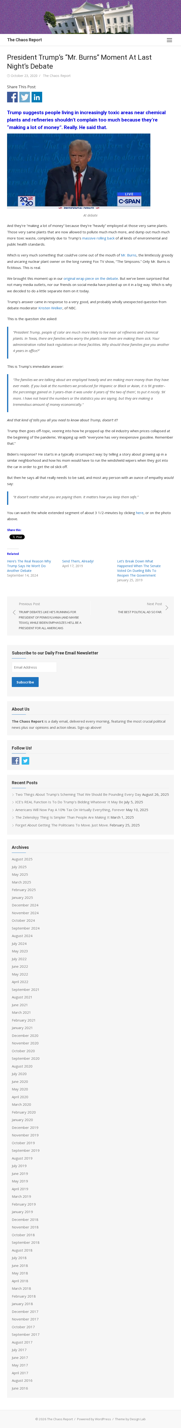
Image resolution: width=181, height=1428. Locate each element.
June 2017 (20, 1357)
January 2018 (22, 1303)
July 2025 (19, 866)
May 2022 (20, 974)
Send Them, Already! (78, 561)
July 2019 (19, 1165)
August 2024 (22, 935)
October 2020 (23, 1050)
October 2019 (23, 1142)
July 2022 (19, 958)
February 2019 (24, 1204)
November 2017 (25, 1319)
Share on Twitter (24, 97)
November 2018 (25, 1227)
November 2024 (25, 912)
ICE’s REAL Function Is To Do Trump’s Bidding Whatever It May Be (69, 802)
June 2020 (20, 1081)
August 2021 (22, 997)
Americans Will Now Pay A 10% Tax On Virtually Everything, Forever (70, 809)
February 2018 (24, 1296)
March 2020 (21, 1104)
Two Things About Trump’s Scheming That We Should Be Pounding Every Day (78, 794)
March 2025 (21, 882)
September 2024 (26, 928)
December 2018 (25, 1219)
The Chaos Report (24, 39)
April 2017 (20, 1372)
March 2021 (21, 1012)
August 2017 (22, 1342)
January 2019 (22, 1211)
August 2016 (22, 1380)
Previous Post (50, 616)
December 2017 (25, 1311)
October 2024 (23, 920)
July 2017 (19, 1349)
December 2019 (25, 1127)
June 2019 (20, 1173)
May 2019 (20, 1181)
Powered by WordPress (94, 1419)
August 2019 (22, 1158)
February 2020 (24, 1112)
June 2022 (20, 966)
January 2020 (22, 1119)
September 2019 (26, 1150)
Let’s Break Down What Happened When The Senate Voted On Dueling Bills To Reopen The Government (139, 568)
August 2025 (22, 859)
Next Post (140, 608)
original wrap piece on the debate (91, 278)
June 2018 (20, 1265)
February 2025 (24, 889)
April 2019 (20, 1188)
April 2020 (20, 1096)
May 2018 (20, 1273)
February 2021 (24, 1020)
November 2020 (25, 1043)
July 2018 (19, 1257)
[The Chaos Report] (90, 17)
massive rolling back (98, 238)
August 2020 (22, 1066)
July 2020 (19, 1073)
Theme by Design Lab (130, 1419)
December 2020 (25, 1035)
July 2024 (19, 943)
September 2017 (26, 1334)
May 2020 (20, 1089)
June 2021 (20, 1004)
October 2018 (23, 1234)
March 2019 (21, 1196)
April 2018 (20, 1280)
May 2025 (20, 874)
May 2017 (20, 1365)
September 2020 (26, 1058)
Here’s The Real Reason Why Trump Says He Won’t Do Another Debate (29, 566)
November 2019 (25, 1135)
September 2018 (26, 1242)
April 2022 (20, 981)
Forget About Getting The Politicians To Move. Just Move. (62, 825)
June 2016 (20, 1388)
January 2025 (22, 897)
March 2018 (21, 1288)
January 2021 (22, 1027)
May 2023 (20, 951)
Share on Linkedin (37, 97)
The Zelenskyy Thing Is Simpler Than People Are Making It (62, 817)
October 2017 (23, 1326)
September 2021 (26, 989)
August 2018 (22, 1250)
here (140, 512)
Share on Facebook (12, 97)
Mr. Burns (128, 255)
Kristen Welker (50, 308)
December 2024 (25, 905)
